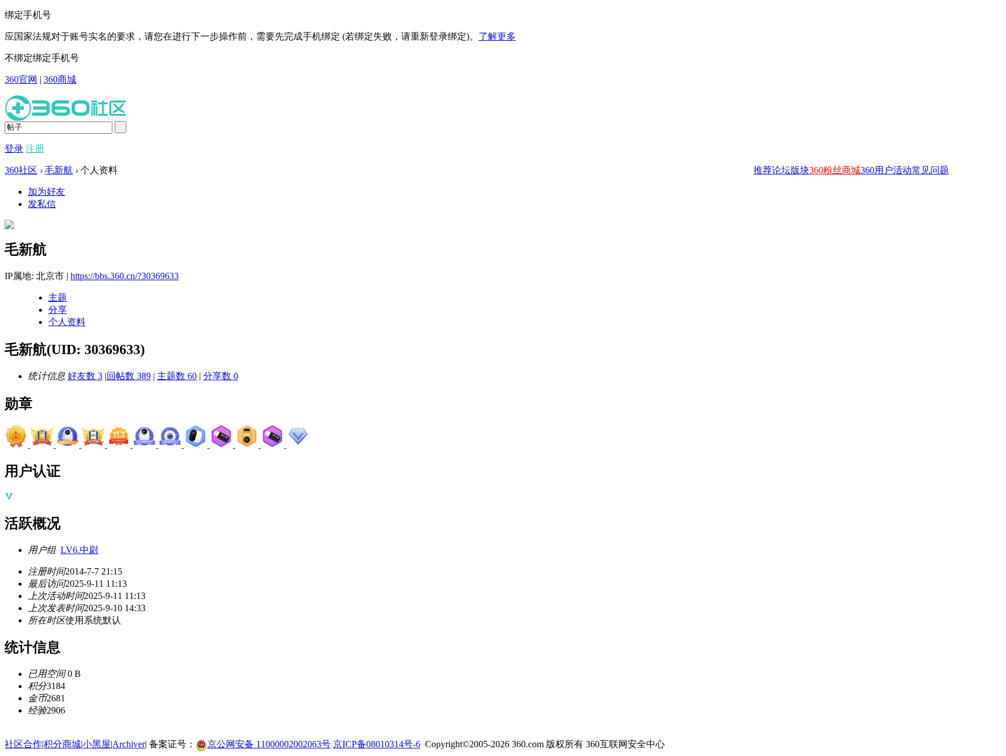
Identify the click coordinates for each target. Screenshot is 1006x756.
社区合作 (23, 744)
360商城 (60, 79)
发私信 (42, 204)
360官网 (21, 79)
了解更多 (497, 36)
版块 (800, 170)
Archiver (128, 744)
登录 (14, 149)
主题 (57, 297)
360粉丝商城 (834, 170)
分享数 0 (220, 376)
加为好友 (46, 192)
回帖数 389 (129, 376)
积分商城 (62, 744)
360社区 (21, 170)
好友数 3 (85, 376)
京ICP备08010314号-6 (376, 744)
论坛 (781, 170)
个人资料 (67, 322)
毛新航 (59, 170)
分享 (57, 310)
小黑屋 (97, 744)
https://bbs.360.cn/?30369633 (124, 276)
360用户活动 (886, 170)
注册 (35, 149)
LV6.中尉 (79, 550)
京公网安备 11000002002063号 (269, 744)
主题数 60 (177, 376)
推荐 (762, 170)
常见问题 (930, 170)
